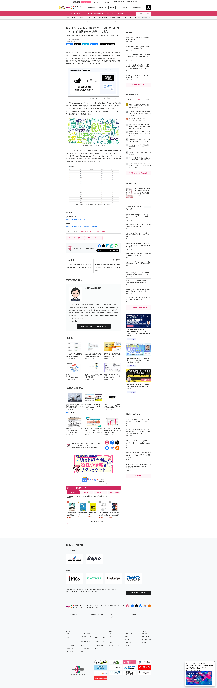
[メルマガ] (107, 442)
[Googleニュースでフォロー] (144, 605)
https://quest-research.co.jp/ (75, 219)
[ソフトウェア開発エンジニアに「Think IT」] (115, 663)
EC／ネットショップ (85, 648)
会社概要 (113, 617)
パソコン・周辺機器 (114, 492)
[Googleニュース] (112, 448)
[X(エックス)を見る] (136, 605)
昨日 (129, 99)
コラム (111, 639)
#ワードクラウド (91, 231)
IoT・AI (124, 1)
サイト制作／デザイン (115, 18)
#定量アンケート (106, 231)
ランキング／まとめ (114, 645)
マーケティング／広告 (77, 18)
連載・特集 (112, 7)
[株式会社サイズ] (113, 578)
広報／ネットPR (70, 648)
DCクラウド (129, 1)
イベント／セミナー (130, 642)
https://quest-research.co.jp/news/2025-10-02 (81, 226)
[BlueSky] (107, 448)
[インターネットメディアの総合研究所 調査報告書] (144, 663)
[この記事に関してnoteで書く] (111, 246)
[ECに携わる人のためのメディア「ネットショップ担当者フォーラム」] (144, 668)
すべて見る (139, 476)
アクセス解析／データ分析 (100, 18)
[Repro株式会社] (94, 559)
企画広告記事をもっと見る (140, 307)
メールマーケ (70, 651)
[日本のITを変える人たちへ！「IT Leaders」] (115, 668)
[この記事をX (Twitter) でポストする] (103, 245)
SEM (82, 651)
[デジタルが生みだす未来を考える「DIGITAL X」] (115, 673)
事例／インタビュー (130, 633)
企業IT (115, 1)
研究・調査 (135, 1)
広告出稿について (138, 7)
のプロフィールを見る (93, 326)
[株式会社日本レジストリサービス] (74, 578)
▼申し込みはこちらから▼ (193, 670)
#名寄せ (99, 231)
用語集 (144, 642)
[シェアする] (99, 245)
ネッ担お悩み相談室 (91, 447)
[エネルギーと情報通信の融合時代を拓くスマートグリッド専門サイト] (129, 668)
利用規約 (134, 614)
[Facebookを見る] (132, 605)
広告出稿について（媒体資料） (97, 614)
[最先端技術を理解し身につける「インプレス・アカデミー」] (144, 673)
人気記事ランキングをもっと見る (139, 173)
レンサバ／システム (99, 645)
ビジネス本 (87, 492)
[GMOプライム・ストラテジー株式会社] (133, 578)
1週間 (138, 99)
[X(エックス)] (117, 442)
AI (86, 18)
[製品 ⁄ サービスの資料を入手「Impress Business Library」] (100, 673)
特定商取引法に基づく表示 (97, 617)
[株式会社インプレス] (78, 670)
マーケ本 (73, 492)
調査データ (112, 636)
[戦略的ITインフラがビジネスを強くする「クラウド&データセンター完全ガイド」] (100, 663)
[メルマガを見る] (127, 605)
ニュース (75, 22)
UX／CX (83, 645)
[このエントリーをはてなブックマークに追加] (107, 245)
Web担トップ (69, 22)
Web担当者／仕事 (147, 18)
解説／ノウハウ (113, 633)
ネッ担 (84, 447)
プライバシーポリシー (75, 617)
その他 (96, 651)
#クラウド (83, 231)
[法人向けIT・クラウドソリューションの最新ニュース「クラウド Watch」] (100, 668)
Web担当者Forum (74, 7)
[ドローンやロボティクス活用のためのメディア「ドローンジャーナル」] (129, 673)
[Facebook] (112, 442)
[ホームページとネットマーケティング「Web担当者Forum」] (129, 663)
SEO (68, 18)
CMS (124, 18)
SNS (90, 18)
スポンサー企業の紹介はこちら (138, 593)
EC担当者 (96, 2)
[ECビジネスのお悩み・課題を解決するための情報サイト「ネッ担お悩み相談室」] (100, 679)
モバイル (97, 648)
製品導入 (107, 2)
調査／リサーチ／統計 (134, 18)
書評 (127, 636)
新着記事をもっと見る (139, 85)
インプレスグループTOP (137, 617)
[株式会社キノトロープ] (94, 578)
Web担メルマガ (102, 7)
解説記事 (145, 633)
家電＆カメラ (100, 492)
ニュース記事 (146, 636)
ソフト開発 (120, 1)
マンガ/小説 (128, 639)
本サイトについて (74, 614)
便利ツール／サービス (115, 642)
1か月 (147, 99)
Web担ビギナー (91, 7)
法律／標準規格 (70, 645)
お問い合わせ (114, 614)
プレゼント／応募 (147, 639)
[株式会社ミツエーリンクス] (74, 559)
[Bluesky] (140, 605)
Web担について (127, 7)
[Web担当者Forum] (74, 607)
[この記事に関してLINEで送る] (116, 245)
